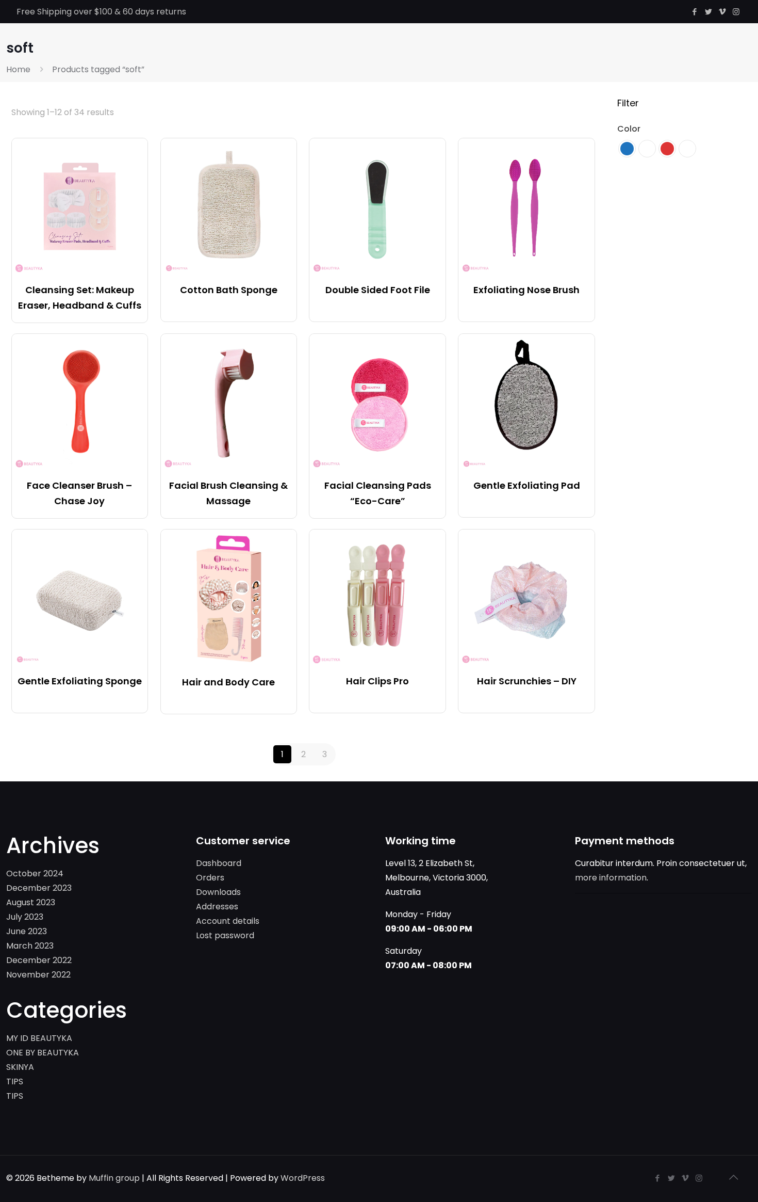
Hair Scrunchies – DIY (526, 681)
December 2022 (39, 960)
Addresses (217, 906)
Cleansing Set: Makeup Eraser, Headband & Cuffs (79, 297)
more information (611, 878)
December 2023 (39, 888)
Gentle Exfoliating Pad (526, 485)
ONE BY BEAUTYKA (42, 1053)
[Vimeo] (722, 11)
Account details (227, 921)
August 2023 (30, 902)
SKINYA (20, 1067)
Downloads (218, 892)
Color (628, 129)
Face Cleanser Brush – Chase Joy (79, 493)
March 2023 (30, 946)
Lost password (225, 935)
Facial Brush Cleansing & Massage (228, 493)
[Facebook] (694, 11)
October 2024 (34, 873)
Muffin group (114, 1178)
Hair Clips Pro (377, 681)
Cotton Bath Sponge (228, 289)
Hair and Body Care (228, 682)
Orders (210, 878)
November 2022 (38, 975)
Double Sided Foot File (377, 289)
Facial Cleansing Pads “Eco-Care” (377, 493)
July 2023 (24, 917)
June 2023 (26, 931)
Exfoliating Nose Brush (526, 289)
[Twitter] (708, 11)
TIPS (14, 1081)
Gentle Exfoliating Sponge (80, 681)
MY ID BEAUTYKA (39, 1038)
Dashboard (218, 863)
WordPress (303, 1178)
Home (18, 69)
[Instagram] (736, 11)
